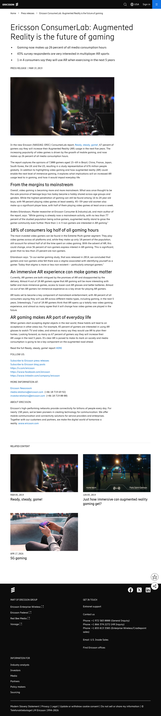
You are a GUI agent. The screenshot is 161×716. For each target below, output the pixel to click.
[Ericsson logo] (10, 4)
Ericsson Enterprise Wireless (25, 606)
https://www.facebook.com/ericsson (30, 371)
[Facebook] (130, 589)
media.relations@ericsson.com (26, 391)
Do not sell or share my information (120, 706)
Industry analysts (19, 664)
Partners (14, 681)
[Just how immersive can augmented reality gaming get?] (117, 473)
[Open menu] (156, 4)
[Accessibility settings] (154, 577)
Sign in (146, 4)
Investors (15, 670)
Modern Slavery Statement (24, 706)
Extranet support (92, 606)
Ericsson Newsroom (21, 388)
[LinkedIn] (148, 589)
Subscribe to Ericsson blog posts (27, 364)
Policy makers (17, 686)
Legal (55, 706)
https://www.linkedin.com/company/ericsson (35, 375)
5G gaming (18, 558)
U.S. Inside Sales (99, 639)
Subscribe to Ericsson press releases (29, 360)
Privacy (45, 706)
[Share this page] (154, 586)
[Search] (125, 4)
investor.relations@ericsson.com (27, 395)
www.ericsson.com (28, 423)
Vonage (14, 624)
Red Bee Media (18, 618)
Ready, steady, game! (86, 144)
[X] (139, 589)
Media (13, 675)
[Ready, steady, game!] (44, 473)
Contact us (89, 614)
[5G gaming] (44, 532)
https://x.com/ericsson (22, 368)
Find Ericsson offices (94, 647)
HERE (59, 348)
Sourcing (15, 692)
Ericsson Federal (19, 612)
